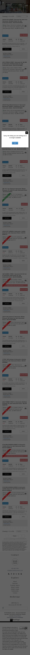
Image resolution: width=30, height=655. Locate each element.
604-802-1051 (15, 568)
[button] (8, 574)
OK (15, 143)
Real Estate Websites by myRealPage (15, 617)
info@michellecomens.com (15, 570)
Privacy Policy (17, 615)
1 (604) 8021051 (6, 56)
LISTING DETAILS (6, 49)
